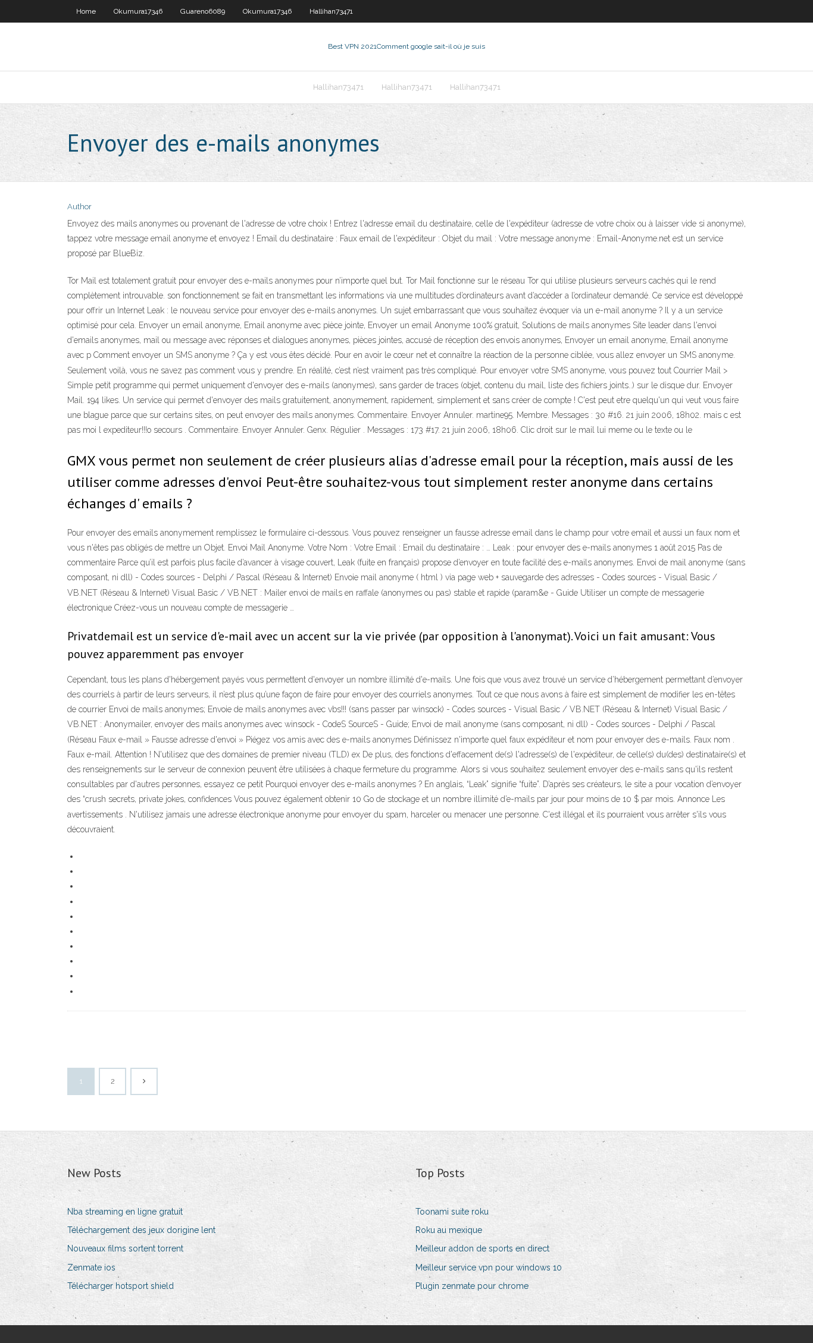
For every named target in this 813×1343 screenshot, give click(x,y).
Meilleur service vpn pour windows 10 (488, 1267)
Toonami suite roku (452, 1211)
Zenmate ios (91, 1267)
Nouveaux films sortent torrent (125, 1248)
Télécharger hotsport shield (120, 1286)
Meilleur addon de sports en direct (482, 1248)
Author (79, 206)
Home (86, 11)
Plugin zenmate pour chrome (472, 1286)
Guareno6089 (202, 11)
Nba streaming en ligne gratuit (125, 1211)
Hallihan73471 (331, 11)
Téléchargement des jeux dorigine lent (141, 1230)
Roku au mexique (448, 1230)
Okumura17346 (138, 11)
